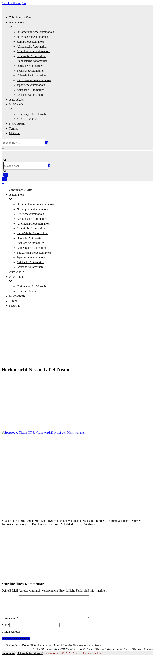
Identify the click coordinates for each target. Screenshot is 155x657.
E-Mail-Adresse (11, 631)
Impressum (8, 653)
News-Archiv (17, 123)
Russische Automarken (30, 41)
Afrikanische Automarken (32, 46)
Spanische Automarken (30, 70)
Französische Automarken (32, 60)
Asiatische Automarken (30, 89)
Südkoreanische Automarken (34, 80)
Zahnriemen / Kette (20, 17)
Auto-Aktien (16, 99)
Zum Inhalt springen (14, 3)
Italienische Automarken (31, 56)
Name (5, 624)
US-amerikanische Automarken (35, 32)
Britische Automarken (30, 94)
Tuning (13, 128)
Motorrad (14, 133)
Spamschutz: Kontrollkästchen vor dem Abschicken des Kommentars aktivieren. (53, 645)
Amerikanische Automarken (33, 51)
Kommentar (10, 618)
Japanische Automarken (31, 85)
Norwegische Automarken (32, 36)
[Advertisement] (77, 337)
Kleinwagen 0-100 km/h (31, 114)
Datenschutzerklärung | (30, 653)
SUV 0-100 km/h (27, 118)
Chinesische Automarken (31, 75)
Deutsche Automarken (30, 65)
